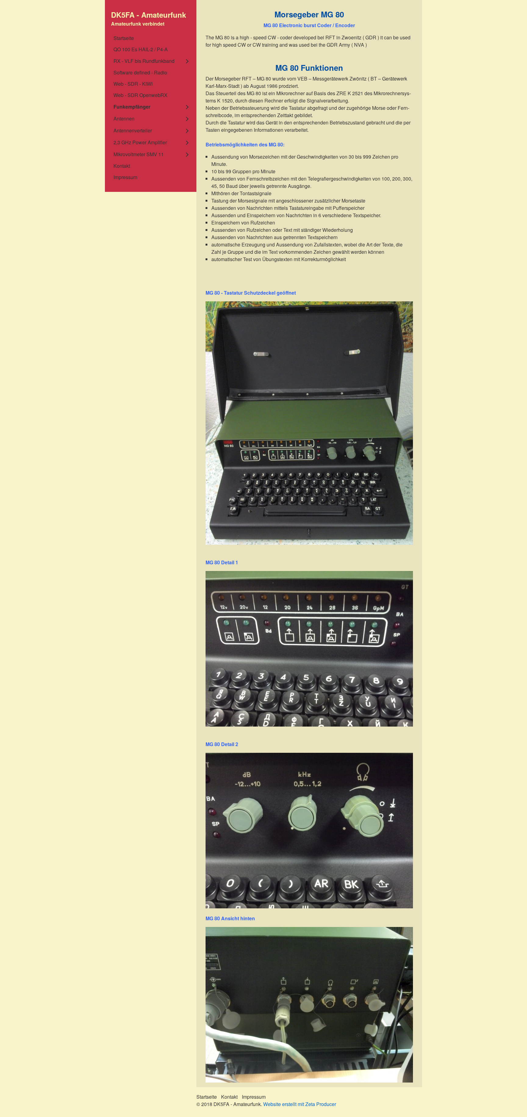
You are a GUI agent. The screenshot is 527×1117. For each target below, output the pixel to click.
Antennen (123, 118)
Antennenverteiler (132, 130)
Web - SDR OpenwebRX (140, 95)
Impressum (125, 177)
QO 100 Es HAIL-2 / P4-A (140, 49)
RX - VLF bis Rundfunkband (143, 60)
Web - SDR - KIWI (132, 83)
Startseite (123, 37)
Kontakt (121, 165)
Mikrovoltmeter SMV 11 (138, 154)
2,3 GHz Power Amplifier (140, 142)
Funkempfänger (131, 106)
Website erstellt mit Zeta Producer (299, 1104)
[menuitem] (150, 38)
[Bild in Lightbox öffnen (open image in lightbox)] (309, 423)
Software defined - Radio (140, 72)
